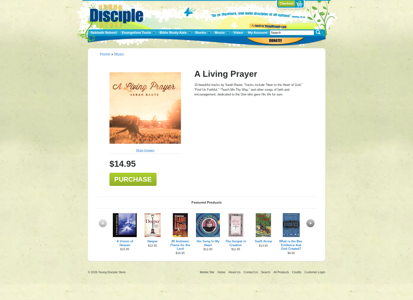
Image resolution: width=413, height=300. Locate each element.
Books (201, 32)
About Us (234, 272)
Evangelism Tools (136, 32)
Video (238, 32)
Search (266, 272)
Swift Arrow (263, 241)
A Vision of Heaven (125, 243)
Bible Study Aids (173, 32)
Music (220, 32)
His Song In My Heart (208, 243)
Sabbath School (104, 32)
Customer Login (314, 272)
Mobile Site (207, 272)
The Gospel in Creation (235, 243)
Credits (297, 272)
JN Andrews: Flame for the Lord (180, 245)
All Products (281, 272)
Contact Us (251, 272)
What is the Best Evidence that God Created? (291, 245)
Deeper (152, 241)
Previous (103, 223)
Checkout (286, 3)
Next (310, 223)
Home (105, 54)
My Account (257, 32)
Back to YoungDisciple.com (268, 25)
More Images (145, 150)
